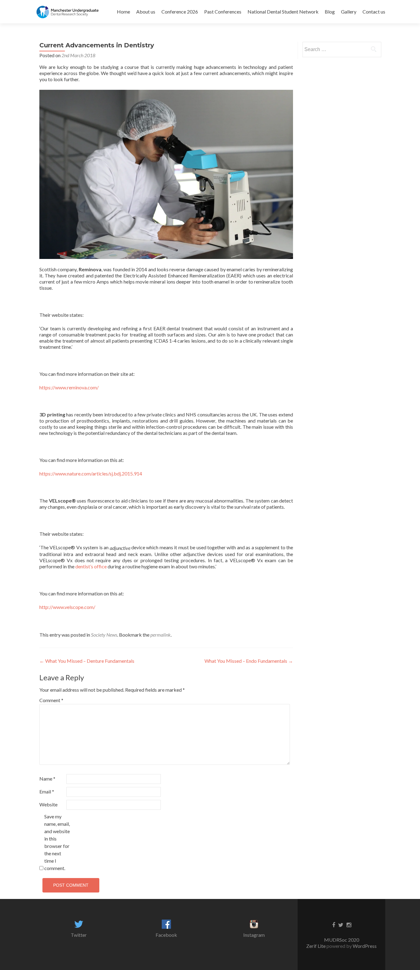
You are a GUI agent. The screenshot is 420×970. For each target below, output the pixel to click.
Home (123, 11)
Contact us (374, 11)
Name (47, 778)
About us (145, 11)
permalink (160, 635)
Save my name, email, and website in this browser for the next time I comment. (57, 842)
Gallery (348, 11)
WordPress (364, 946)
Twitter (79, 935)
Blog (330, 11)
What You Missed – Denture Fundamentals (86, 661)
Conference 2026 (179, 11)
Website (48, 804)
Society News (104, 635)
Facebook (166, 935)
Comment (51, 700)
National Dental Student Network (283, 11)
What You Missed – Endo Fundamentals (248, 661)
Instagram (254, 935)
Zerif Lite (316, 946)
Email (46, 791)
